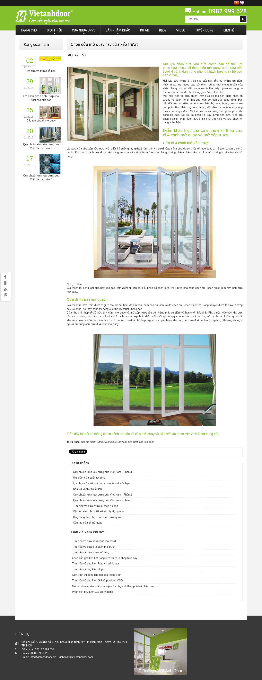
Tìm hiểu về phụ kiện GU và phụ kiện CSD (97, 580)
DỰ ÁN (144, 30)
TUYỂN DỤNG (204, 30)
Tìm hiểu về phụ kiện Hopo (88, 569)
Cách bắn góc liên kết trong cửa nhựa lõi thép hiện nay (104, 558)
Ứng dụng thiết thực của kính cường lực (97, 517)
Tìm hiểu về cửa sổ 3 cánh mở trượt (94, 541)
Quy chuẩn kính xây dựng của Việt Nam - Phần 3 (102, 471)
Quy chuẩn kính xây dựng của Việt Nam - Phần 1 (102, 500)
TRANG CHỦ (28, 30)
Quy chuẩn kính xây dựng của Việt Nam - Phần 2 (102, 494)
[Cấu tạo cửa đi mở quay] (50, 112)
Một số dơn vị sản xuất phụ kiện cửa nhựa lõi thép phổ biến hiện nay (113, 586)
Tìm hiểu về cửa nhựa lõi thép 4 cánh (95, 505)
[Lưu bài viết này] (83, 54)
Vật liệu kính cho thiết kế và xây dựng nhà (98, 511)
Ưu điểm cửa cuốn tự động (89, 477)
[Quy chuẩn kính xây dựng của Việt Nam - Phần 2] (50, 163)
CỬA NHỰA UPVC (84, 31)
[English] (242, 2)
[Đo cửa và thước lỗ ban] (50, 58)
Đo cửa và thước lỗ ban (87, 488)
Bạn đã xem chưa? (87, 532)
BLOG (162, 30)
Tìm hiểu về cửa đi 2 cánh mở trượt (93, 546)
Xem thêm (80, 463)
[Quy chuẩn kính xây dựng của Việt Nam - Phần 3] (50, 134)
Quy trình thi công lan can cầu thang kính (96, 574)
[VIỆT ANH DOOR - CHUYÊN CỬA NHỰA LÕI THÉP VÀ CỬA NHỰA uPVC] (44, 16)
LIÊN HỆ (228, 30)
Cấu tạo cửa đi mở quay (87, 522)
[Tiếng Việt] (236, 2)
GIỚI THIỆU (54, 31)
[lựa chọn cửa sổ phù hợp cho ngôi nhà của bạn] (50, 85)
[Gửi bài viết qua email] (70, 54)
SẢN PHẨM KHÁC (118, 31)
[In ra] (76, 54)
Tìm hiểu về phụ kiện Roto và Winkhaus (96, 563)
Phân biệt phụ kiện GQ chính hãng (92, 591)
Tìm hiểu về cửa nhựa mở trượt (91, 552)
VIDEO (180, 30)
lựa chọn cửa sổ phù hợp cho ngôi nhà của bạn (101, 483)
